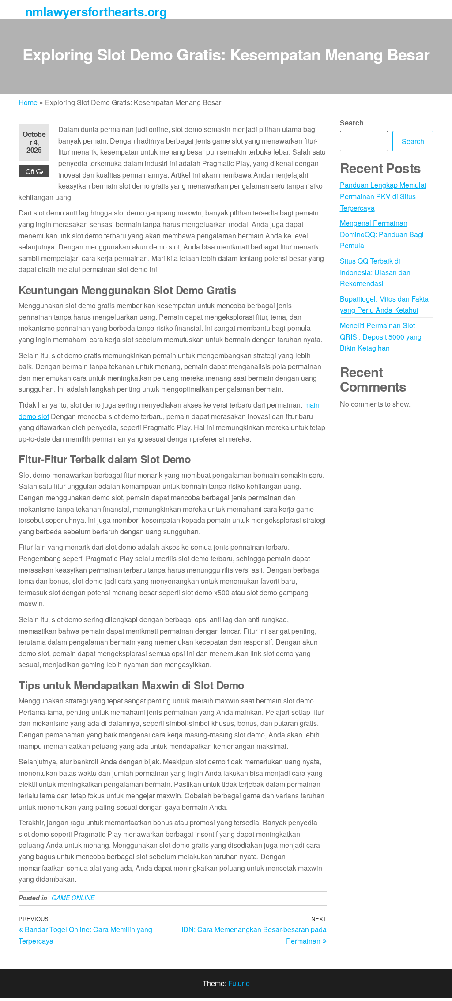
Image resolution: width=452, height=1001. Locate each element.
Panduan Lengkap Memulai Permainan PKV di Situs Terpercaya (383, 196)
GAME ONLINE (73, 897)
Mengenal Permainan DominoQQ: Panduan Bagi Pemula (382, 234)
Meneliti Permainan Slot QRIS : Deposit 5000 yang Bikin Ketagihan (381, 336)
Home (28, 102)
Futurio (239, 983)
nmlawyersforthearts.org (95, 11)
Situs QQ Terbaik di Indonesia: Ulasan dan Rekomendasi (375, 272)
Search (352, 122)
